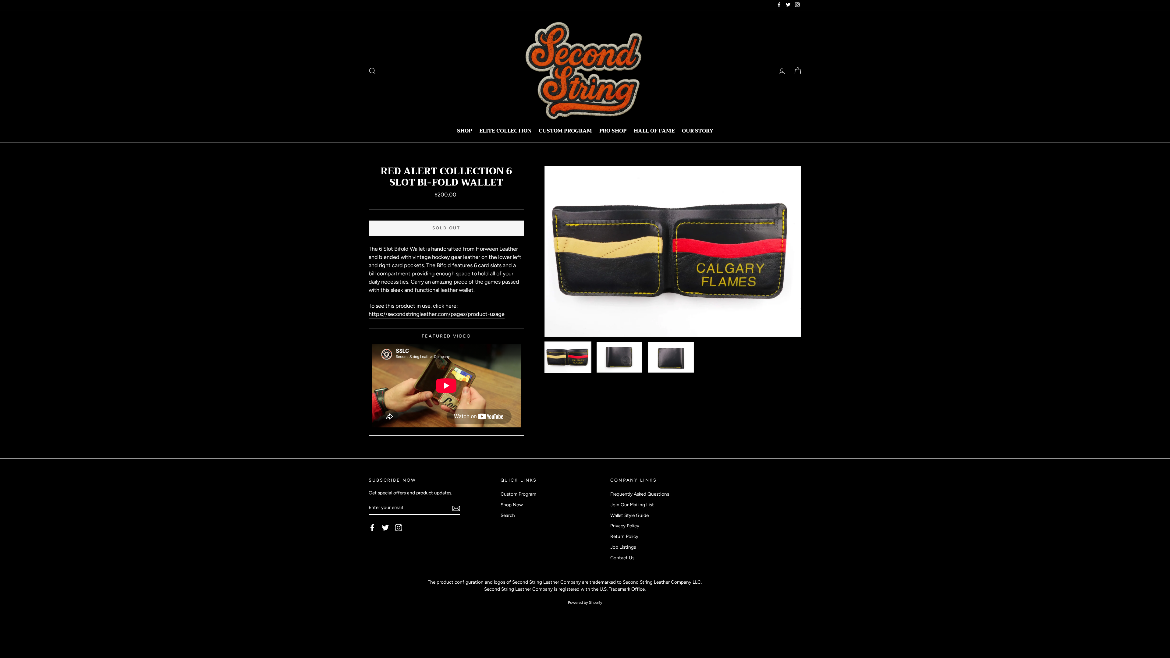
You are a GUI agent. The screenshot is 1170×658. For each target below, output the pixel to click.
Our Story (697, 130)
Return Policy (624, 536)
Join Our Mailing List (632, 505)
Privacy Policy (624, 526)
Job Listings (623, 547)
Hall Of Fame (654, 130)
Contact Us (622, 558)
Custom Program (565, 130)
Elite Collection (505, 130)
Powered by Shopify (585, 602)
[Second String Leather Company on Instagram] (398, 527)
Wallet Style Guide (629, 515)
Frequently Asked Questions (639, 494)
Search (508, 515)
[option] (673, 251)
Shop (464, 130)
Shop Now (512, 505)
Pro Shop (612, 130)
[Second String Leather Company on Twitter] (385, 527)
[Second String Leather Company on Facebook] (372, 527)
